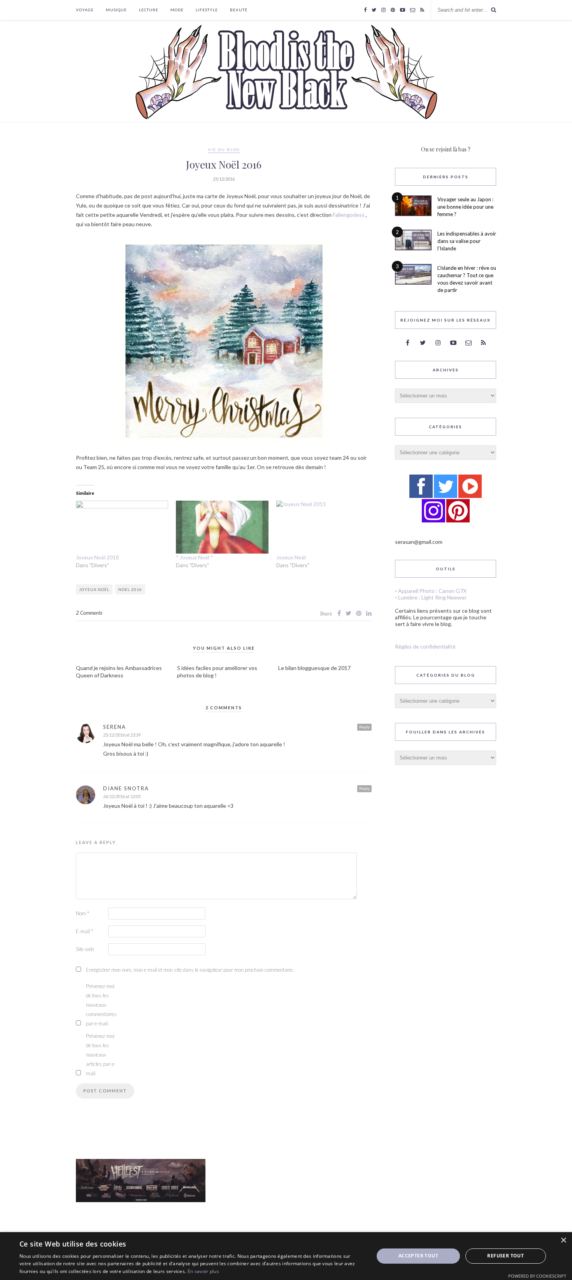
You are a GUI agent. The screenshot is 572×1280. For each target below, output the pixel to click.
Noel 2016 (130, 589)
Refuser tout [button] (505, 1255)
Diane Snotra (126, 788)
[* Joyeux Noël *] (222, 527)
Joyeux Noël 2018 (97, 557)
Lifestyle (207, 9)
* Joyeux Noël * (194, 557)
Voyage (85, 9)
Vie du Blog (224, 149)
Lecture (148, 9)
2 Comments (89, 613)
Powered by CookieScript (537, 1276)
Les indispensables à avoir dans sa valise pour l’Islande (466, 240)
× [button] (563, 1240)
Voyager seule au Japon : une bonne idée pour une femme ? (465, 206)
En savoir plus (203, 1271)
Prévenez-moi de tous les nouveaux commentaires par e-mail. (101, 1005)
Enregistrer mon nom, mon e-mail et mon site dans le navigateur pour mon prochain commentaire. (190, 970)
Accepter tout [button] (418, 1255)
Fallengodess (349, 214)
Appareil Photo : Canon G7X (432, 590)
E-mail (84, 931)
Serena (114, 727)
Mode (177, 9)
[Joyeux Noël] (322, 527)
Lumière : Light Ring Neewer (432, 597)
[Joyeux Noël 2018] (122, 527)
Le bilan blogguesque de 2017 (314, 668)
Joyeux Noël (291, 557)
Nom (82, 913)
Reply (364, 726)
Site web (85, 949)
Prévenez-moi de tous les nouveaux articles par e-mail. (101, 1054)
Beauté (238, 9)
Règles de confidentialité (425, 646)
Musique (116, 9)
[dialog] (286, 1256)
